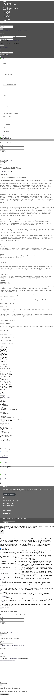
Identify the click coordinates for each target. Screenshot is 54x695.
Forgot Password (19, 645)
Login (2, 29)
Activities (8, 16)
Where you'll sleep (5, 348)
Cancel (2, 683)
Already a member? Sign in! (7, 660)
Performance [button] (4, 585)
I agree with (10, 40)
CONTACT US (6, 7)
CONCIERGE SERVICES (9, 4)
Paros (4, 396)
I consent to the (10, 160)
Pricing (2, 346)
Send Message (4, 161)
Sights (7, 14)
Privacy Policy (7, 522)
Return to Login (4, 55)
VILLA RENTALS (7, 3)
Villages (8, 12)
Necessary (4, 548)
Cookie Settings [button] (4, 529)
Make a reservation (4, 694)
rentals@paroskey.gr (8, 505)
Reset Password (4, 54)
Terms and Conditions (6, 435)
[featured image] (5, 137)
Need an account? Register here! (9, 30)
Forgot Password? (24, 30)
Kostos (2, 469)
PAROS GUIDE (7, 10)
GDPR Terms (14, 160)
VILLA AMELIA (4, 455)
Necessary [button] (3, 547)
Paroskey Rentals (8, 508)
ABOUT (5, 5)
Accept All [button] (12, 529)
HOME (5, 1)
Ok (5, 683)
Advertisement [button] (4, 596)
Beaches (8, 11)
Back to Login (4, 47)
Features (2, 400)
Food (7, 18)
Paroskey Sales (7, 510)
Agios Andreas (5, 171)
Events (7, 15)
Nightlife (8, 19)
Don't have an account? (6, 645)
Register (2, 45)
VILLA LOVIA (3, 478)
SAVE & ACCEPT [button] (4, 607)
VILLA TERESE (4, 467)
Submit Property (9, 494)
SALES (4, 20)
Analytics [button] (2, 590)
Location (2, 395)
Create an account (23, 658)
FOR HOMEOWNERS (12, 8)
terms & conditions (13, 40)
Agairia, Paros (4, 457)
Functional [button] (3, 580)
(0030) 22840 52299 (8, 503)
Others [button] (2, 601)
